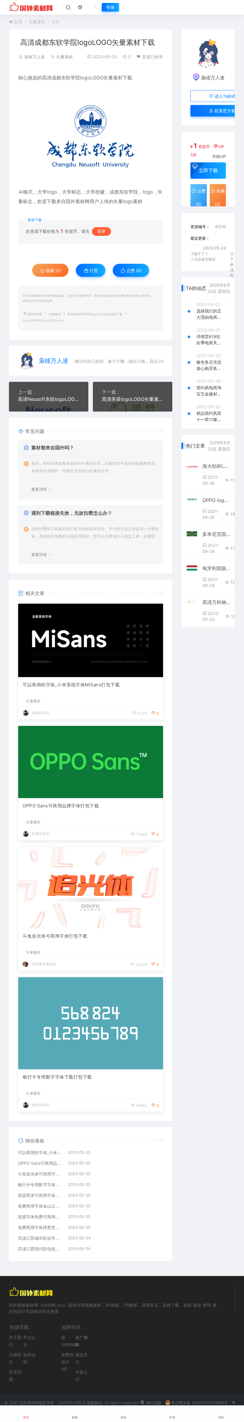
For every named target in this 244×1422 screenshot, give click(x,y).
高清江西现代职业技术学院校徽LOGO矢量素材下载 (40, 1248)
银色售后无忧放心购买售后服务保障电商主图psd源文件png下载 (208, 365)
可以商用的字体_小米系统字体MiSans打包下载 (71, 685)
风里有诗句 (40, 712)
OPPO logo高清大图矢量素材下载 (216, 500)
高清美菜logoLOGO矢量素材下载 (132, 399)
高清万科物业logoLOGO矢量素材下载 (216, 602)
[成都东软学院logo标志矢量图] (90, 134)
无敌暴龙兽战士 (44, 964)
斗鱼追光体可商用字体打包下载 (55, 936)
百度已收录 (152, 56)
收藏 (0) (53, 270)
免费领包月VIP (67, 1361)
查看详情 (39, 489)
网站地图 (153, 1402)
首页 (18, 21)
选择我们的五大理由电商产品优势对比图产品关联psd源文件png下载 (208, 314)
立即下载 (208, 170)
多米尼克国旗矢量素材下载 (216, 534)
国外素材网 (34, 314)
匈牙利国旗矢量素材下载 (216, 568)
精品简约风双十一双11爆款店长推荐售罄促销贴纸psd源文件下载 (208, 417)
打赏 (93, 270)
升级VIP (219, 156)
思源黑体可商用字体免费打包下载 (40, 1195)
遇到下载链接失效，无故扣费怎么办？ (71, 513)
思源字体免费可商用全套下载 (40, 1216)
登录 (110, 7)
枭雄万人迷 (34, 56)
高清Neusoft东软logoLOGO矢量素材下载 (48, 399)
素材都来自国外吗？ (52, 448)
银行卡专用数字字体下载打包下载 (57, 1077)
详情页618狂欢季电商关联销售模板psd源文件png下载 (208, 340)
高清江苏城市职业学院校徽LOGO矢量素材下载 (40, 1238)
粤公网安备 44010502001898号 (199, 1402)
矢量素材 (37, 21)
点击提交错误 (204, 259)
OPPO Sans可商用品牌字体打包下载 (61, 806)
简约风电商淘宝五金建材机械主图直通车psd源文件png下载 (208, 391)
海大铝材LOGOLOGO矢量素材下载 (216, 466)
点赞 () (133, 270)
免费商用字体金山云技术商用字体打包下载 (40, 1205)
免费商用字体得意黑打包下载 (40, 1227)
